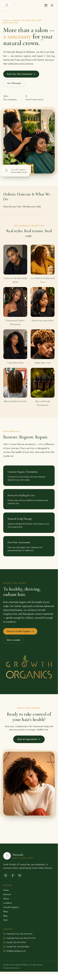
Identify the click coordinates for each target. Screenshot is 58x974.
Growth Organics (11, 907)
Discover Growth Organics (18, 631)
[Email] (19, 875)
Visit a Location (13, 640)
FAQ (5, 920)
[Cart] (45, 5)
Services (7, 894)
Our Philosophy (14, 83)
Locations (7, 902)
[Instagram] (5, 875)
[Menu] (52, 5)
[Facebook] (12, 875)
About (6, 898)
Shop (5, 911)
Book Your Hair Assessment (19, 74)
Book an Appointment (27, 739)
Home (6, 890)
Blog (5, 915)
